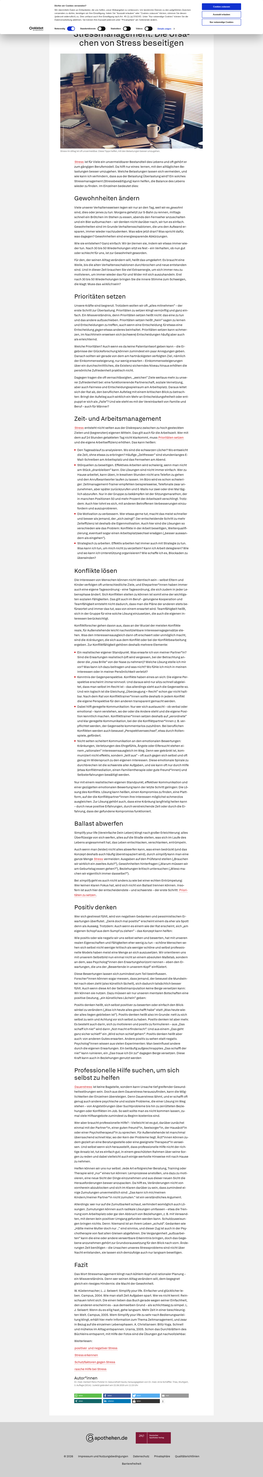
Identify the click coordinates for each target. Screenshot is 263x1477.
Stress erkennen (86, 1355)
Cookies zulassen (221, 6)
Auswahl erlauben (221, 14)
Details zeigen (164, 29)
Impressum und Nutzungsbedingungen (103, 1456)
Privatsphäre (162, 1456)
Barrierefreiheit (131, 1463)
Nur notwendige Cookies (221, 22)
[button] (88, 1396)
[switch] (101, 28)
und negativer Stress (102, 1348)
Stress (79, 162)
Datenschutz (141, 1456)
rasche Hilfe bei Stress (90, 1369)
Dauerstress (83, 1087)
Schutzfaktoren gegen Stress (95, 1362)
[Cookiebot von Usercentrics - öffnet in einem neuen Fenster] (36, 29)
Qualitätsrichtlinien (187, 1456)
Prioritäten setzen (171, 438)
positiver (81, 1348)
